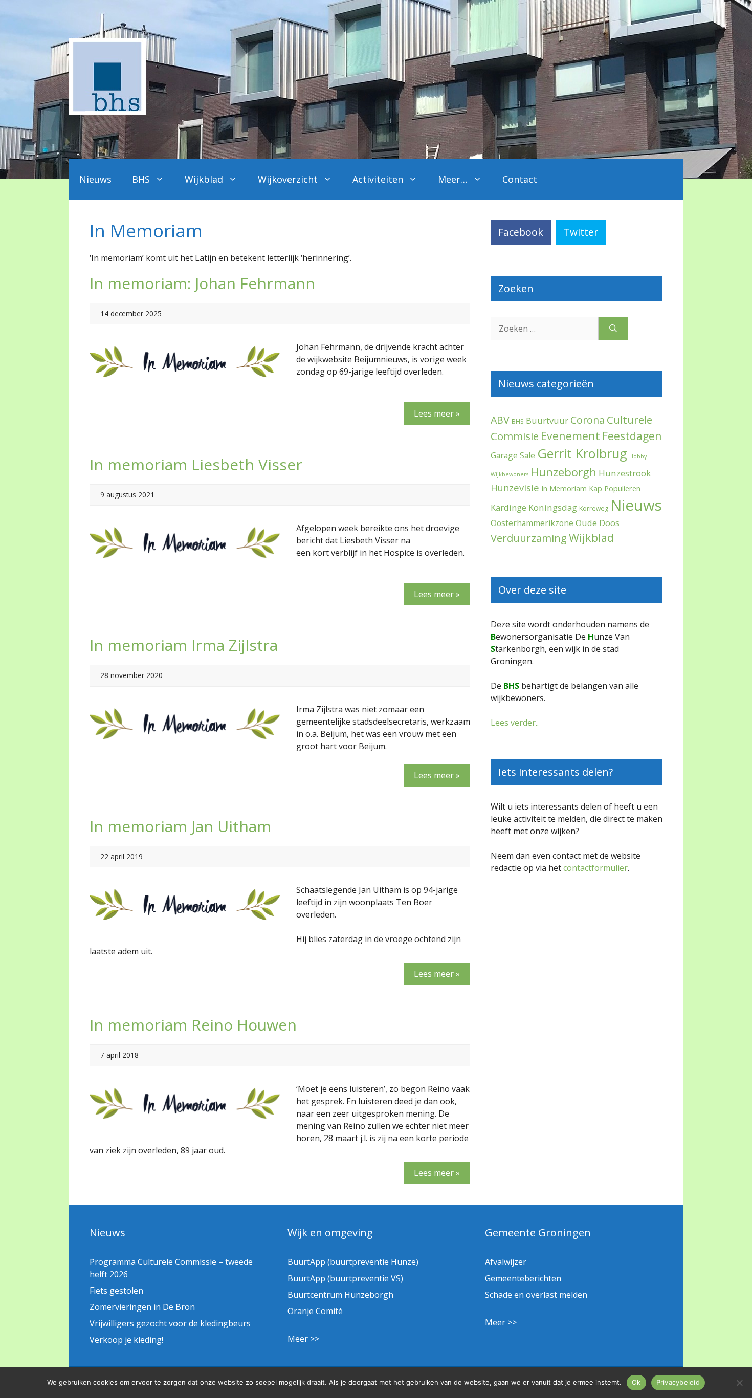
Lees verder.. (515, 722)
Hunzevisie (515, 487)
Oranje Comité (315, 1311)
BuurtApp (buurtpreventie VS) (345, 1278)
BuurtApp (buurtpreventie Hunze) (352, 1262)
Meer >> (303, 1338)
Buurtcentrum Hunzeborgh (340, 1294)
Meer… (453, 179)
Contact (519, 179)
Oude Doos (598, 523)
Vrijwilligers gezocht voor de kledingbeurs (170, 1323)
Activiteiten (377, 179)
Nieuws (95, 179)
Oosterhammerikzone (532, 523)
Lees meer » (437, 413)
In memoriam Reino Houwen (193, 1024)
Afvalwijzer (505, 1262)
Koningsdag (552, 507)
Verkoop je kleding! (126, 1339)
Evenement (570, 435)
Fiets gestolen (116, 1290)
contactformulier (595, 867)
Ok (636, 1382)
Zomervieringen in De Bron (142, 1307)
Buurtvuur (547, 420)
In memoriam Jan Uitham (180, 826)
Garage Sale (513, 455)
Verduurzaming (529, 538)
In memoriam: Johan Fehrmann (202, 283)
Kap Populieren (614, 488)
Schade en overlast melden (536, 1294)
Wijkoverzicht (288, 179)
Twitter (581, 232)
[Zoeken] (613, 328)
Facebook (520, 232)
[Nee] (739, 1383)
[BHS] (107, 112)
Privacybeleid (678, 1382)
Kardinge (508, 507)
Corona (587, 420)
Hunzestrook (625, 473)
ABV (500, 420)
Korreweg (593, 508)
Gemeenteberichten (523, 1278)
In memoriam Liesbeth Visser (196, 464)
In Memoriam (564, 488)
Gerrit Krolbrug (582, 453)
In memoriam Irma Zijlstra (184, 645)
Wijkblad (204, 179)
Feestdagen (632, 435)
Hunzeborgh (563, 471)
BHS (141, 179)
